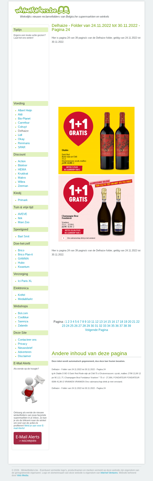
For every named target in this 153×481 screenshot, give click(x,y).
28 (84, 325)
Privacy (22, 343)
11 (93, 321)
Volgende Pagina (96, 329)
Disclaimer (24, 356)
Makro (22, 177)
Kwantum (23, 266)
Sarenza (23, 321)
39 (129, 325)
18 (122, 321)
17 (118, 321)
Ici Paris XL (25, 280)
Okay (21, 139)
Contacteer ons (27, 339)
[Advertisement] (96, 77)
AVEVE (22, 214)
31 (97, 325)
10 (89, 321)
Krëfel (21, 294)
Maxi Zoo (23, 222)
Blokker (22, 165)
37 (121, 325)
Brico (21, 250)
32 (101, 325)
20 (130, 321)
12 (97, 321)
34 (109, 325)
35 (113, 325)
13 (101, 321)
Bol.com (23, 313)
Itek (20, 218)
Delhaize (23, 130)
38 (126, 325)
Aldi (20, 114)
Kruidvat (23, 173)
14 (105, 321)
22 (138, 321)
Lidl (20, 134)
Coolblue (23, 317)
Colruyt (22, 126)
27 (80, 325)
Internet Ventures (109, 472)
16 (114, 321)
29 (89, 325)
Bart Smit (23, 236)
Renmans (24, 143)
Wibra (21, 181)
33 (105, 325)
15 (109, 321)
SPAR (21, 147)
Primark (23, 200)
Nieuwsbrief (25, 347)
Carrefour (23, 122)
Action (22, 161)
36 (117, 325)
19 (126, 321)
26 (76, 325)
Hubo (21, 262)
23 (64, 325)
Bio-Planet (24, 118)
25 (72, 325)
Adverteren (24, 351)
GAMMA (23, 258)
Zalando (23, 325)
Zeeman (23, 185)
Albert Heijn (25, 110)
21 (134, 321)
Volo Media (22, 475)
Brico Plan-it (25, 254)
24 (68, 325)
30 (93, 325)
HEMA (22, 169)
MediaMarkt (25, 299)
